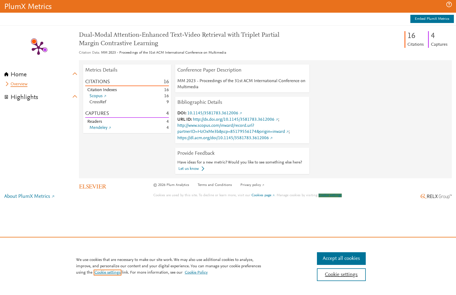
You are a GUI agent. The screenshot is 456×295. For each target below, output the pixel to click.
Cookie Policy (196, 272)
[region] (228, 266)
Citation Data (89, 53)
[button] (449, 4)
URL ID (184, 120)
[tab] (41, 73)
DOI (181, 113)
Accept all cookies (341, 258)
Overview (19, 84)
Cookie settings (330, 195)
